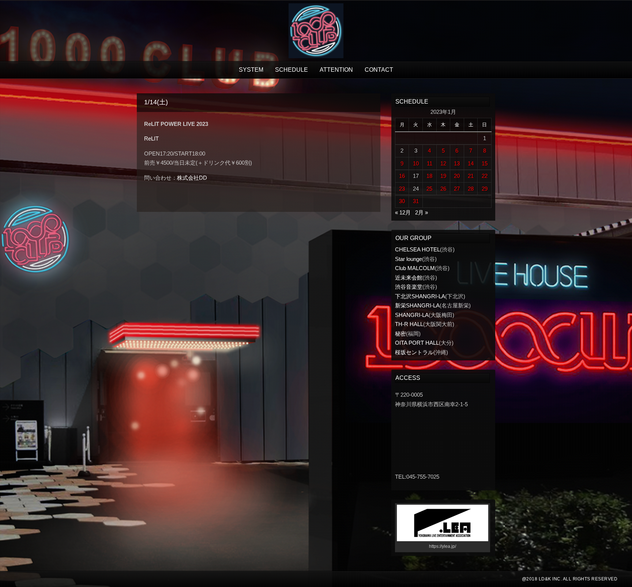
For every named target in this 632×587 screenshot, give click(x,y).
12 (443, 163)
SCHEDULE (291, 70)
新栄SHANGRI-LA (417, 305)
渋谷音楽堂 (408, 287)
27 (457, 189)
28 (471, 189)
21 (471, 176)
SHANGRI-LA (412, 315)
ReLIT (151, 138)
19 (443, 176)
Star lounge (408, 259)
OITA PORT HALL (417, 343)
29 (485, 189)
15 (485, 163)
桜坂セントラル (414, 352)
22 (485, 176)
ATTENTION (336, 70)
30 (402, 201)
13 (457, 163)
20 (457, 176)
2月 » (421, 212)
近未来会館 (408, 277)
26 (443, 189)
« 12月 (403, 212)
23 (402, 189)
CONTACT (379, 70)
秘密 (400, 333)
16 (402, 176)
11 (429, 163)
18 (429, 176)
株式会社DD (192, 178)
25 (429, 189)
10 (416, 163)
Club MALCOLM (415, 268)
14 (471, 163)
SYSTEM (251, 70)
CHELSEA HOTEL (417, 249)
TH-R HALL (409, 324)
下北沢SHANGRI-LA (420, 296)
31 (416, 201)
